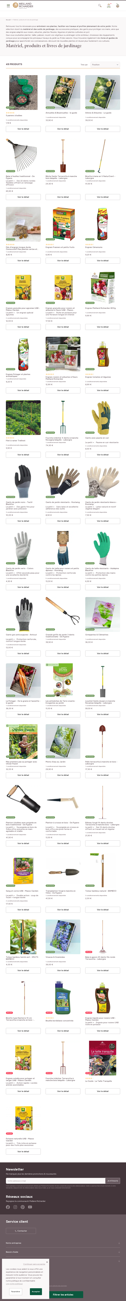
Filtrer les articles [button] (63, 1294)
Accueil (8, 20)
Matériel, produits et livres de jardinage (25, 20)
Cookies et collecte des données (56, 1286)
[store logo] (23, 5)
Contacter (22, 1231)
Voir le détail (23, 129)
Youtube (30, 1207)
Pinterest (23, 1207)
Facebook (8, 1207)
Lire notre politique (14, 1284)
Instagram (15, 1207)
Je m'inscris (112, 1181)
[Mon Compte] (108, 5)
